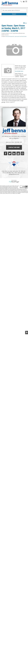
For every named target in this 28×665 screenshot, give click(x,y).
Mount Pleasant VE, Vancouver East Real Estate (16, 36)
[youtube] (18, 153)
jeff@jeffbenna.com (14, 174)
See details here (19, 71)
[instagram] (22, 153)
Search (14, 14)
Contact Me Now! (14, 147)
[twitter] (10, 153)
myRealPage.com (14, 182)
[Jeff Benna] (10, 6)
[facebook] (5, 153)
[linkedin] (14, 153)
